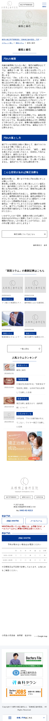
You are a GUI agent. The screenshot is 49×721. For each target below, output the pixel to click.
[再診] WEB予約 (24, 538)
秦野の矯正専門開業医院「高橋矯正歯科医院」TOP (20, 39)
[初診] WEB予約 (13, 521)
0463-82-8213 (26, 510)
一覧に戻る (24, 349)
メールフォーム (36, 521)
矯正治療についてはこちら (24, 234)
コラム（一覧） (7, 43)
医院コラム (20, 43)
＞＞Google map (40, 636)
